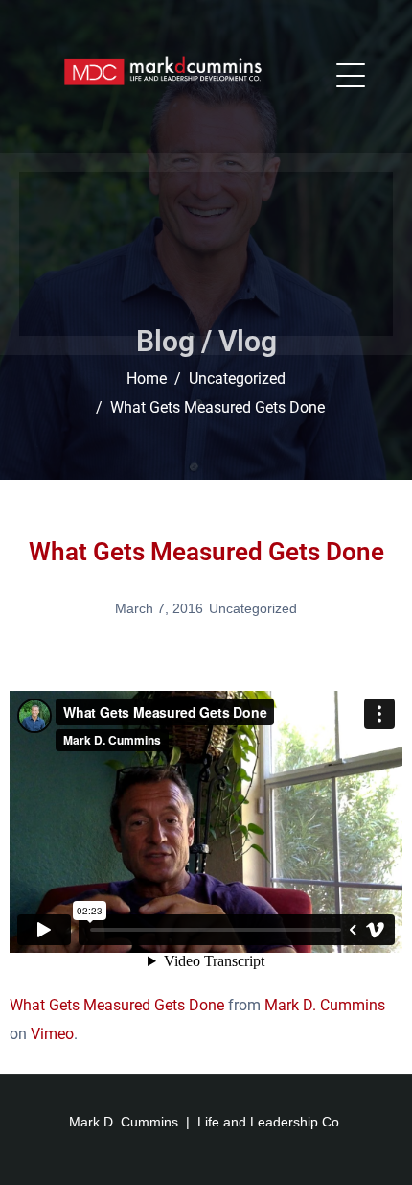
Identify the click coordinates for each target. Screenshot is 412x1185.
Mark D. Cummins (324, 1005)
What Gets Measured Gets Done (117, 1005)
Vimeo (52, 1034)
